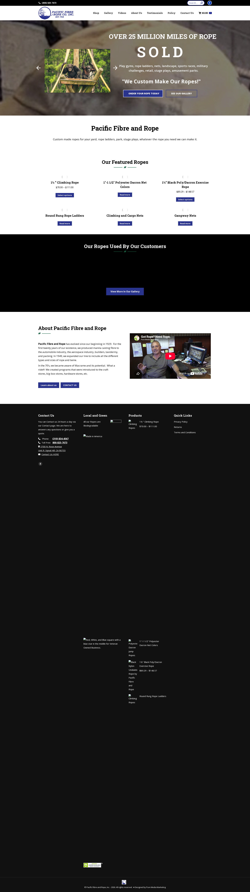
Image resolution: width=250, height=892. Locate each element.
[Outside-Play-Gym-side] (68, 273)
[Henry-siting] (125, 269)
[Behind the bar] (182, 273)
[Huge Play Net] (179, 269)
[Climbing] (65, 269)
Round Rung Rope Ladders (64, 215)
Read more (125, 194)
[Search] (202, 2)
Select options (65, 195)
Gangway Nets (185, 215)
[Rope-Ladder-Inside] (122, 273)
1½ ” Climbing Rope (65, 182)
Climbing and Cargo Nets (124, 215)
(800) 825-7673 (49, 2)
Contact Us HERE (50, 454)
